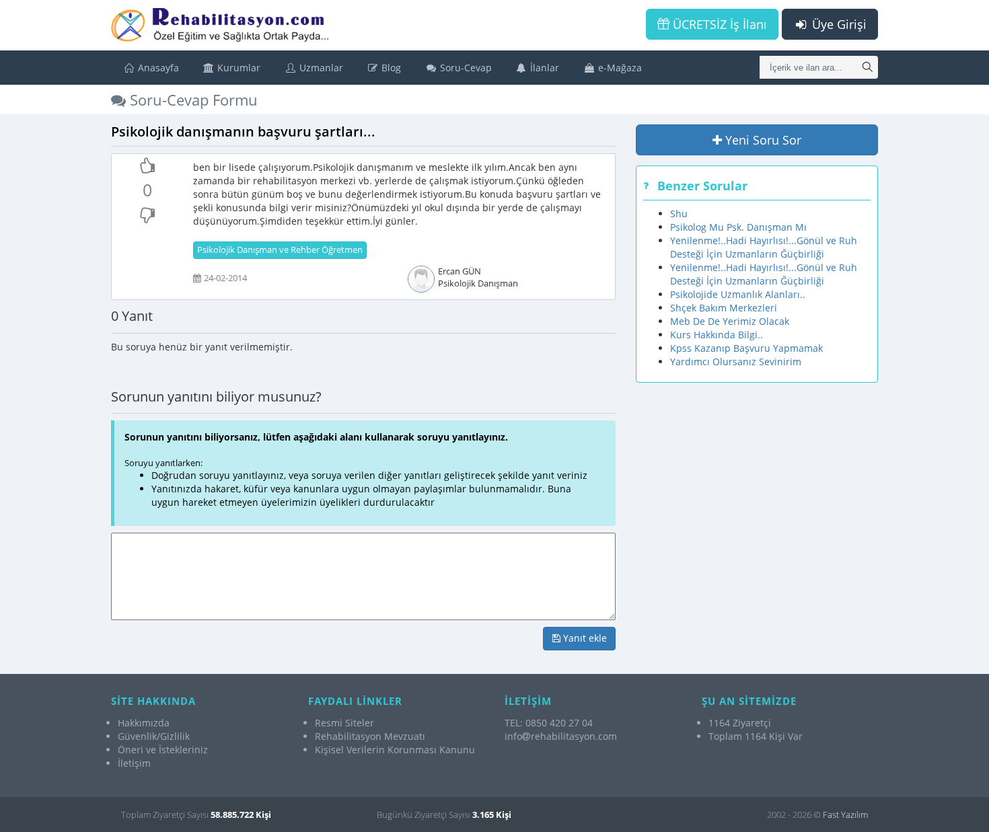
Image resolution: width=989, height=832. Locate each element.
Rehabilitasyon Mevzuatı (370, 736)
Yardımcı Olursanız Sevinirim (735, 361)
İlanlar (543, 67)
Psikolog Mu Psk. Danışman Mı (738, 227)
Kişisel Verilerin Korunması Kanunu (395, 749)
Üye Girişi (838, 24)
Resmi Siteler (344, 722)
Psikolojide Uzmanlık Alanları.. (737, 294)
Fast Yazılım (845, 814)
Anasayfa (157, 67)
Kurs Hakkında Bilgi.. (716, 334)
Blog (390, 67)
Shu (679, 213)
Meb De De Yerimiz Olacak (729, 321)
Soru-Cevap (464, 67)
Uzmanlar (320, 67)
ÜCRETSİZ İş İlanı (718, 24)
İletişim (134, 763)
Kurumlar (237, 67)
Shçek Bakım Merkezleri (723, 307)
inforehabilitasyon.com (561, 736)
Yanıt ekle (583, 638)
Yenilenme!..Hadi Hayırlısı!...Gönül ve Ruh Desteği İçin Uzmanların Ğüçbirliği (763, 247)
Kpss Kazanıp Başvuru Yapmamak (746, 348)
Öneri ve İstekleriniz (163, 749)
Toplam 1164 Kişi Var (755, 736)
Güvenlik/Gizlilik (154, 736)
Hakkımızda (144, 722)
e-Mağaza (618, 67)
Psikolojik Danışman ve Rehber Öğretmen (280, 250)
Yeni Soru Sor (761, 140)
